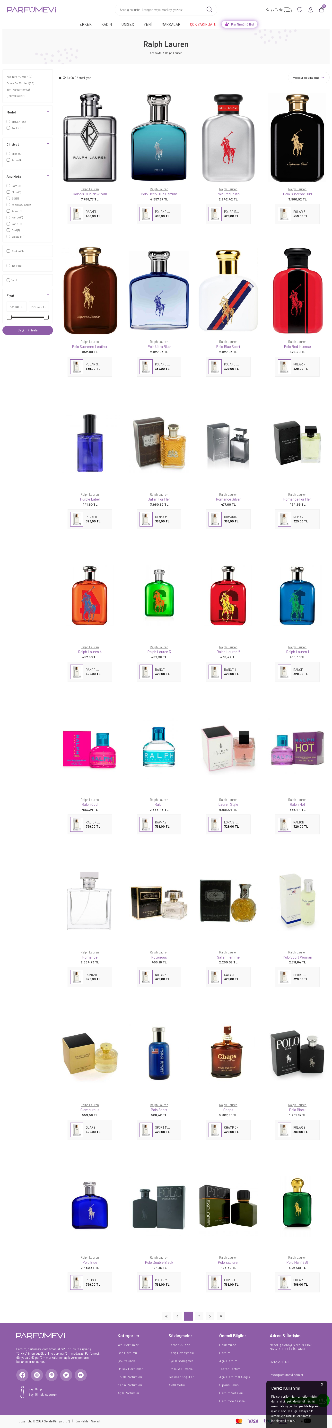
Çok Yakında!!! (203, 24)
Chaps (228, 1109)
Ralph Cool (90, 804)
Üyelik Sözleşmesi (181, 1361)
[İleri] (210, 1316)
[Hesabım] (311, 10)
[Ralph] (159, 748)
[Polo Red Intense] (297, 290)
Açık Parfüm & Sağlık (234, 1377)
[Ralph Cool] (90, 748)
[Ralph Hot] (297, 748)
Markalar (170, 24)
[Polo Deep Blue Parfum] (159, 137)
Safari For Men (159, 499)
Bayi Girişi (35, 1389)
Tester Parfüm (229, 1369)
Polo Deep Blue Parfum (159, 193)
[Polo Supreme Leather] (90, 290)
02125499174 (279, 1362)
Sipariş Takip (229, 1385)
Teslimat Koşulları (181, 1377)
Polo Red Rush (228, 193)
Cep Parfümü (127, 1353)
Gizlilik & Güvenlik (180, 1369)
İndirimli (16, 265)
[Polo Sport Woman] (297, 900)
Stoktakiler (18, 251)
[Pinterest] (51, 1375)
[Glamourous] (90, 1053)
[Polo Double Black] (159, 1206)
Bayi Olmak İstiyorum (43, 1394)
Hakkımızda (227, 1345)
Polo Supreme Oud (297, 193)
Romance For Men (297, 499)
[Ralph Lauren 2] (228, 595)
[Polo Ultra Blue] (159, 290)
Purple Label (90, 499)
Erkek (85, 24)
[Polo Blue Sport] (228, 290)
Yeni (148, 24)
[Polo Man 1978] (297, 1206)
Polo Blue (90, 1262)
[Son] (221, 1316)
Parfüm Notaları (231, 1393)
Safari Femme (228, 957)
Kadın (106, 24)
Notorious (159, 957)
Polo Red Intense (297, 346)
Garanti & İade (179, 1345)
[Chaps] (228, 1053)
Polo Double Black (159, 1262)
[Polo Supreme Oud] (297, 137)
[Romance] (90, 900)
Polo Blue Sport (228, 346)
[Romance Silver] (228, 443)
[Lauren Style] (228, 748)
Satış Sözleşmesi (181, 1353)
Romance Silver (228, 499)
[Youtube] (81, 1375)
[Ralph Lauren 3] (159, 595)
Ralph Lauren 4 (90, 651)
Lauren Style (228, 804)
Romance (89, 957)
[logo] (31, 9)
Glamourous (89, 1109)
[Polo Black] (297, 1053)
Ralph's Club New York (90, 193)
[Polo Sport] (159, 1053)
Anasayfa (156, 52)
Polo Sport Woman (297, 957)
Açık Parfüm (228, 1361)
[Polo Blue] (90, 1206)
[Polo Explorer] (228, 1206)
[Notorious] (159, 900)
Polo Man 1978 (297, 1262)
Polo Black (297, 1109)
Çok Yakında (16, 95)
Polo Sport (159, 1109)
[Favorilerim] (300, 10)
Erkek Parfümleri (20, 83)
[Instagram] (37, 1375)
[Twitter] (66, 1375)
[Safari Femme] (228, 900)
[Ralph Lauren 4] (90, 595)
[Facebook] (22, 1375)
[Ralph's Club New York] (90, 137)
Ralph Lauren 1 (297, 651)
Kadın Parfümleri (19, 76)
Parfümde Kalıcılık (232, 1401)
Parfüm (224, 1353)
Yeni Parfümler (18, 89)
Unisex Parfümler (130, 1369)
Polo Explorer (228, 1262)
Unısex (128, 24)
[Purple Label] (90, 443)
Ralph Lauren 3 (159, 651)
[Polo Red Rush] (228, 137)
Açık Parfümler (128, 1393)
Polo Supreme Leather (89, 346)
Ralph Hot (297, 804)
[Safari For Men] (159, 443)
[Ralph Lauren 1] (297, 595)
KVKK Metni (176, 1385)
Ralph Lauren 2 (228, 651)
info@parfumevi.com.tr (286, 1375)
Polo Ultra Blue (159, 346)
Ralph (159, 804)
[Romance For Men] (297, 443)
